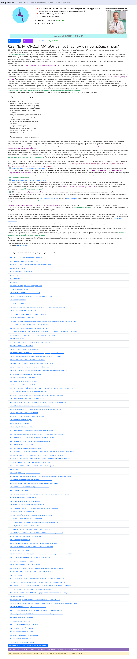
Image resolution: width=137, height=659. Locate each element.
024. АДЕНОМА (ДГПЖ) (17, 339)
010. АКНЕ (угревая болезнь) (19, 289)
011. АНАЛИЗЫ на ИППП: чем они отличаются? (25, 293)
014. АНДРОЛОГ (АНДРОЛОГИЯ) (20, 303)
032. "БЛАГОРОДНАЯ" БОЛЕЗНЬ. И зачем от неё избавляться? (29, 367)
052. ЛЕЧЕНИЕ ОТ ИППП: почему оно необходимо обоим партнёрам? (32, 437)
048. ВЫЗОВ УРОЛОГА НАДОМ (19, 423)
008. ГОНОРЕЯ (14, 282)
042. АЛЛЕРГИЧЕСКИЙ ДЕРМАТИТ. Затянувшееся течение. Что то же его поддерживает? (38, 402)
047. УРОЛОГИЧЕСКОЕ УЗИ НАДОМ (21, 420)
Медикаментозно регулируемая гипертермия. (29, 180)
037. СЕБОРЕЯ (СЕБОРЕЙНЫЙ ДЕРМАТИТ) (23, 384)
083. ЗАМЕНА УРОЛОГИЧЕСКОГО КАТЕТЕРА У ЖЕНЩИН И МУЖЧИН (31, 547)
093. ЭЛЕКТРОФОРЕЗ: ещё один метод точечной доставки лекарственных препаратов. (37, 582)
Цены (20, 3)
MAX (42, 41)
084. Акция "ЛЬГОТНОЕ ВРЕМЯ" (20, 550)
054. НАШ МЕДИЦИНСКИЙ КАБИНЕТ (21, 444)
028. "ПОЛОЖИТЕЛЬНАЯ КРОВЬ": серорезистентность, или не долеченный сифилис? (37, 353)
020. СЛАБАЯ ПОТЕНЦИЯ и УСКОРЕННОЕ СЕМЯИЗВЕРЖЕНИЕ (29, 325)
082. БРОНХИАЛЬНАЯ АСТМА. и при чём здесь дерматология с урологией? (33, 543)
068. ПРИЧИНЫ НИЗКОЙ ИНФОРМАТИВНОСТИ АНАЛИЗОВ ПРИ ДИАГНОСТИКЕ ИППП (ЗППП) (39, 494)
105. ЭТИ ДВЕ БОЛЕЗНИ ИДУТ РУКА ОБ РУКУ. (24, 624)
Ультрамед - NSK (8, 2)
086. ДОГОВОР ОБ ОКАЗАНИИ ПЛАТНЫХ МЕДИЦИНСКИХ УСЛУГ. (30, 557)
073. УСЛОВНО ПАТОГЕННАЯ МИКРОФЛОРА (24, 511)
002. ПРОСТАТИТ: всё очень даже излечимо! (24, 261)
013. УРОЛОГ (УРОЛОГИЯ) (18, 300)
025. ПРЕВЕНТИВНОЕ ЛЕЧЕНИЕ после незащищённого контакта (30, 342)
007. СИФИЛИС (15, 279)
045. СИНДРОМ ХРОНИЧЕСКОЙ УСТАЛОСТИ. (24, 413)
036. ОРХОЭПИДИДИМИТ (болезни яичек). (23, 381)
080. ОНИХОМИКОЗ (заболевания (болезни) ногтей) (26, 536)
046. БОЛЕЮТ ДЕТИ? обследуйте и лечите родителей (27, 416)
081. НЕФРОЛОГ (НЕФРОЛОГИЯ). (20, 540)
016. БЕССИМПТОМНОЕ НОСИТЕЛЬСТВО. (23, 310)
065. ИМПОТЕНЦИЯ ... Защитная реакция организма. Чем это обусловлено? (34, 483)
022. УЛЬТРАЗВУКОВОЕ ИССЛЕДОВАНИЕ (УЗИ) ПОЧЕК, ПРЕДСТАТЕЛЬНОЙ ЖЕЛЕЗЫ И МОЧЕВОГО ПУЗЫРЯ (43, 332)
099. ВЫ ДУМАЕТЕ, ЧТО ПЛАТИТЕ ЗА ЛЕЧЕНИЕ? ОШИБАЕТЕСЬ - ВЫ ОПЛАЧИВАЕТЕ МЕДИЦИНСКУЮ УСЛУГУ (44, 603)
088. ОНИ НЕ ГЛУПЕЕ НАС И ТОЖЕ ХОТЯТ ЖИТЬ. (25, 564)
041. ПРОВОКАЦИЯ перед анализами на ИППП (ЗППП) (27, 399)
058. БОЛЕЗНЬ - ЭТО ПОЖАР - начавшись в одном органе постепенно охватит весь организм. (40, 459)
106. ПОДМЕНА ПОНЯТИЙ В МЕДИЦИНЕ (22, 628)
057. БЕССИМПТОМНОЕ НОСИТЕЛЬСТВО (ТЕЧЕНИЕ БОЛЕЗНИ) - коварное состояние (36, 455)
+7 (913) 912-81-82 (45, 23)
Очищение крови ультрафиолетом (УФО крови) (29, 168)
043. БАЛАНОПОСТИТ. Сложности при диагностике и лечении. (30, 406)
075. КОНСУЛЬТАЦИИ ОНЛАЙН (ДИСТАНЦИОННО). (26, 519)
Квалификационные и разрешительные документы (27, 646)
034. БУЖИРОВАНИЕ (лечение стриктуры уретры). (26, 374)
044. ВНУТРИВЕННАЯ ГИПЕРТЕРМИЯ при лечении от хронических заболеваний (35, 409)
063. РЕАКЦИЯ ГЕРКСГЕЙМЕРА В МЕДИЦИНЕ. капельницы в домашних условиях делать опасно (40, 476)
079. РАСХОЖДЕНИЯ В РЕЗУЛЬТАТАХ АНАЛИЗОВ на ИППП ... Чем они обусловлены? (36, 533)
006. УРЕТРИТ (14, 275)
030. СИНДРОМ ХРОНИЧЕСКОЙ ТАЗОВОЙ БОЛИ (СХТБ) (27, 360)
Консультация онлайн (63, 3)
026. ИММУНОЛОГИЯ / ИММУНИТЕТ (21, 346)
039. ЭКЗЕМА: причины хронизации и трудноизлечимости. (29, 392)
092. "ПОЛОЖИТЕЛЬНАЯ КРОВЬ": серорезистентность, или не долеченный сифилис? (37, 579)
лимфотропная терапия (48, 199)
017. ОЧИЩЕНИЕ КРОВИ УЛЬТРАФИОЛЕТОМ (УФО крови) (28, 314)
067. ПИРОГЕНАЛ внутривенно (19, 490)
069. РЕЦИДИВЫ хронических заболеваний (23, 497)
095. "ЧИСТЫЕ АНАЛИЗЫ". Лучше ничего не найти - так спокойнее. (31, 589)
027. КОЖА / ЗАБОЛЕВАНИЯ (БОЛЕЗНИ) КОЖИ (24, 349)
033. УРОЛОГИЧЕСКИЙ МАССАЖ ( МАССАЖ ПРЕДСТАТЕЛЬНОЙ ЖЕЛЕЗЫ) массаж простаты (38, 370)
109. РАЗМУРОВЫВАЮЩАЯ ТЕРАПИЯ (21, 639)
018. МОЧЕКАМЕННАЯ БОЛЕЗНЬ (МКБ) (22, 317)
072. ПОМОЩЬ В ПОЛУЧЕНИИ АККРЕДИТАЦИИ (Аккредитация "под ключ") (34, 508)
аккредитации (21, 245)
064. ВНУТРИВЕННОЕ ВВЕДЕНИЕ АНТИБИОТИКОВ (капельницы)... (31, 480)
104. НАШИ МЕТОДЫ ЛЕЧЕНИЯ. (20, 621)
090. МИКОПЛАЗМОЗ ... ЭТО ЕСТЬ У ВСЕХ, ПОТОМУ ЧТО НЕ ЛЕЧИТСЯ (32, 571)
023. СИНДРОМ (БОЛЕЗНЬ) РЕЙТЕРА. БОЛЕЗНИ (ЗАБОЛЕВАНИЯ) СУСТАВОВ (33, 335)
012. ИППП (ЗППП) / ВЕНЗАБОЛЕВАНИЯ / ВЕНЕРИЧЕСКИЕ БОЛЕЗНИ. (31, 296)
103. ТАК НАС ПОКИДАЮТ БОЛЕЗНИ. (21, 617)
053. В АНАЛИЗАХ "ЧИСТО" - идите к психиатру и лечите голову (30, 441)
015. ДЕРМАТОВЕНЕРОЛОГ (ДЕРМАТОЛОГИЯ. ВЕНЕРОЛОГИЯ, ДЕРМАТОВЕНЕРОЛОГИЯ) (37, 307)
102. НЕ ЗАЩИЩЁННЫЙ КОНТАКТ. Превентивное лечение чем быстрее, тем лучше (36, 614)
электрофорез (71, 199)
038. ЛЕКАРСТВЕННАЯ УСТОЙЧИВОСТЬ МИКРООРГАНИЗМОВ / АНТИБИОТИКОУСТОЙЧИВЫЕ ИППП (41, 388)
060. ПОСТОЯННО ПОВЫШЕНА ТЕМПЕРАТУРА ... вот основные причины (33, 466)
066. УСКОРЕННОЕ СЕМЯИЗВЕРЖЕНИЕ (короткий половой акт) (29, 487)
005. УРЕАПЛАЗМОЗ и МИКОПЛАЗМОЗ (22, 272)
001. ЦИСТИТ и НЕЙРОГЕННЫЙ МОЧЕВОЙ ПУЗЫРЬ (26, 257)
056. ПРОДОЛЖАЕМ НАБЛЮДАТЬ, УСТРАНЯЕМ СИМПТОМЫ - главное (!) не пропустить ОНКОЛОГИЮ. (42, 452)
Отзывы (25, 3)
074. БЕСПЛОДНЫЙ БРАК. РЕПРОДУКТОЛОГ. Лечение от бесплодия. (31, 515)
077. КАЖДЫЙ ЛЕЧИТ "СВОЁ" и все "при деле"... (25, 526)
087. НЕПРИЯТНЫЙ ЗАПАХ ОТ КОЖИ (21, 561)
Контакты (51, 3)
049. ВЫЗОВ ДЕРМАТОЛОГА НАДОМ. (21, 427)
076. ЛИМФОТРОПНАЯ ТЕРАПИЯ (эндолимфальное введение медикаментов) (34, 522)
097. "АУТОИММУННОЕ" (17, 596)
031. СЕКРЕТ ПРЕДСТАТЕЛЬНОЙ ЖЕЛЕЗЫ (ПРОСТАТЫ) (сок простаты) (31, 363)
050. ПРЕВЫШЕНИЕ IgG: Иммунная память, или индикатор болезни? (31, 430)
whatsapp (55, 41)
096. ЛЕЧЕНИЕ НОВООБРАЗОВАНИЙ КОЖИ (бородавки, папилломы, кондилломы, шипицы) (39, 593)
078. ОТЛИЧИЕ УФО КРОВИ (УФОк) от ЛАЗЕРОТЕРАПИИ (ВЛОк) (29, 529)
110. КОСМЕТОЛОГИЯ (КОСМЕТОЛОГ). (22, 642)
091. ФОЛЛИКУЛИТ (16, 575)
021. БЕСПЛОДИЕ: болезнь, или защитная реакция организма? (30, 328)
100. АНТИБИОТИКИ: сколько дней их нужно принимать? (28, 607)
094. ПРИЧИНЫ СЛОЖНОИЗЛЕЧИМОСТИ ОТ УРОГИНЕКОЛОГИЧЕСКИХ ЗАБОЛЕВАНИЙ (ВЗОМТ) (40, 586)
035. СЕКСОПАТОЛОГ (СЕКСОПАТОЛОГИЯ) (23, 377)
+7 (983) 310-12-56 (45, 20)
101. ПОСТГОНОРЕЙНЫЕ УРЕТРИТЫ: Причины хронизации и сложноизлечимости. (36, 610)
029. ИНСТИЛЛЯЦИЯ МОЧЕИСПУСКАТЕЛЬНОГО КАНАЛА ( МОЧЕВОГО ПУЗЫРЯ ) (35, 356)
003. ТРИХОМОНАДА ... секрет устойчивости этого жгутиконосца (30, 265)
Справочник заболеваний (38, 3)
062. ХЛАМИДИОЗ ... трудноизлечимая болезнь (25, 473)
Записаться (28, 41)
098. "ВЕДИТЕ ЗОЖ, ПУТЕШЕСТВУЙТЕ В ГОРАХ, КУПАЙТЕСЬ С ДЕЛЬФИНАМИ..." (35, 600)
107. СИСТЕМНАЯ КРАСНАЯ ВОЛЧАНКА (22, 631)
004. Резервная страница (18, 268)
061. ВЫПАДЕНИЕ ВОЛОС (18, 469)
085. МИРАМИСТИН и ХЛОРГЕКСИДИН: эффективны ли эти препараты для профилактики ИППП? (41, 554)
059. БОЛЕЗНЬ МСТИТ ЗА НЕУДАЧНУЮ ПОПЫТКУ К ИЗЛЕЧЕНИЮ (30, 462)
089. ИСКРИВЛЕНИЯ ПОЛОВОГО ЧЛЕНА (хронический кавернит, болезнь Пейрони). (36, 568)
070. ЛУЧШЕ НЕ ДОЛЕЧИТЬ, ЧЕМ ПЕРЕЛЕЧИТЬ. (25, 501)
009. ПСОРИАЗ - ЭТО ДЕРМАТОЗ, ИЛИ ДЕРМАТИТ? (26, 286)
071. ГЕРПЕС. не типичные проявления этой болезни (27, 504)
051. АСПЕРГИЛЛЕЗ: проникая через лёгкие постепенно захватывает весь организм (37, 434)
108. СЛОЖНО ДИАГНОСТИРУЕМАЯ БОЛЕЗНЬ (24, 635)
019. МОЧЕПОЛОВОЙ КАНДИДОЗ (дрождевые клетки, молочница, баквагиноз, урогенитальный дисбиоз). (43, 321)
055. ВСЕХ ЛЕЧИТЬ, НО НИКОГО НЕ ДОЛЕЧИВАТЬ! (25, 448)
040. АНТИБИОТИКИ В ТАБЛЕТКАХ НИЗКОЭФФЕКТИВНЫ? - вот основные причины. (36, 395)
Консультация (14, 41)
